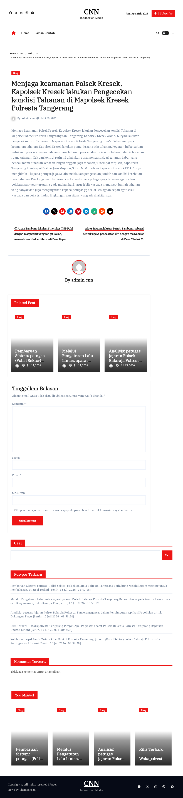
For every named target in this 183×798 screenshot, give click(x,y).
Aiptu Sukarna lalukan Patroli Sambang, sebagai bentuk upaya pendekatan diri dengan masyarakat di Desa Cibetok (113, 233)
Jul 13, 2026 (34, 365)
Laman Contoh (45, 33)
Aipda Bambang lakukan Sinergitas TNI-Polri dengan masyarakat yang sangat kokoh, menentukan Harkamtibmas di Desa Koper (43, 233)
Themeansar (27, 790)
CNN (91, 11)
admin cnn (28, 118)
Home (25, 33)
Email (16, 475)
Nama (16, 458)
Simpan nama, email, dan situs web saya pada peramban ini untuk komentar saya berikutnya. (74, 510)
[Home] (14, 33)
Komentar (19, 404)
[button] (173, 32)
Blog (15, 73)
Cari (18, 543)
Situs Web (18, 493)
